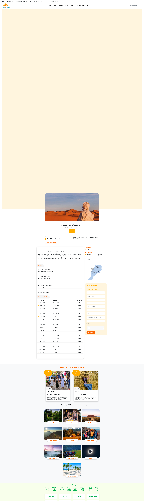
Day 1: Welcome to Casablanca (44, 269)
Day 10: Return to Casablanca (44, 290)
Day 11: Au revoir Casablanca (43, 292)
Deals (66, 5)
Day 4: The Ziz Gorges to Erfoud (44, 276)
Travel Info (60, 5)
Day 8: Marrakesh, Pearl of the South (45, 285)
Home (50, 5)
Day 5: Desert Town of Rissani (44, 278)
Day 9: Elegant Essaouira (43, 287)
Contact (72, 5)
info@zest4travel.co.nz (53, 1)
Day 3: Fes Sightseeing (42, 274)
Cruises (88, 5)
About (55, 5)
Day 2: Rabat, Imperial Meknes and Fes (45, 271)
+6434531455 (44, 1)
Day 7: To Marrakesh (42, 283)
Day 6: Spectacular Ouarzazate (44, 280)
